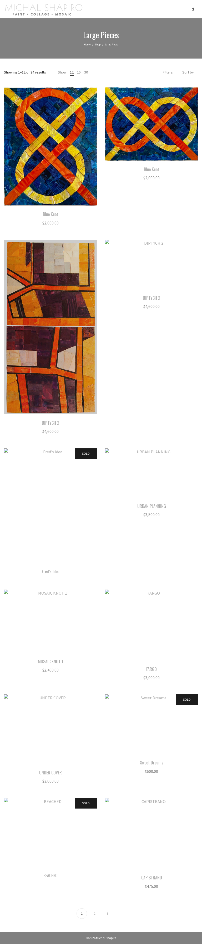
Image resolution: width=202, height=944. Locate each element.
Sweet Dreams (151, 762)
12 (72, 72)
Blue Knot (50, 214)
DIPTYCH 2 (50, 423)
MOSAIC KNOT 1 (50, 661)
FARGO (151, 669)
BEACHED (50, 875)
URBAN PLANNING (151, 506)
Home (87, 44)
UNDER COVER (50, 772)
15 (79, 72)
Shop (97, 44)
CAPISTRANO (151, 877)
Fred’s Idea (50, 571)
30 (86, 72)
